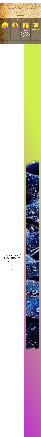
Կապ (4, 2)
